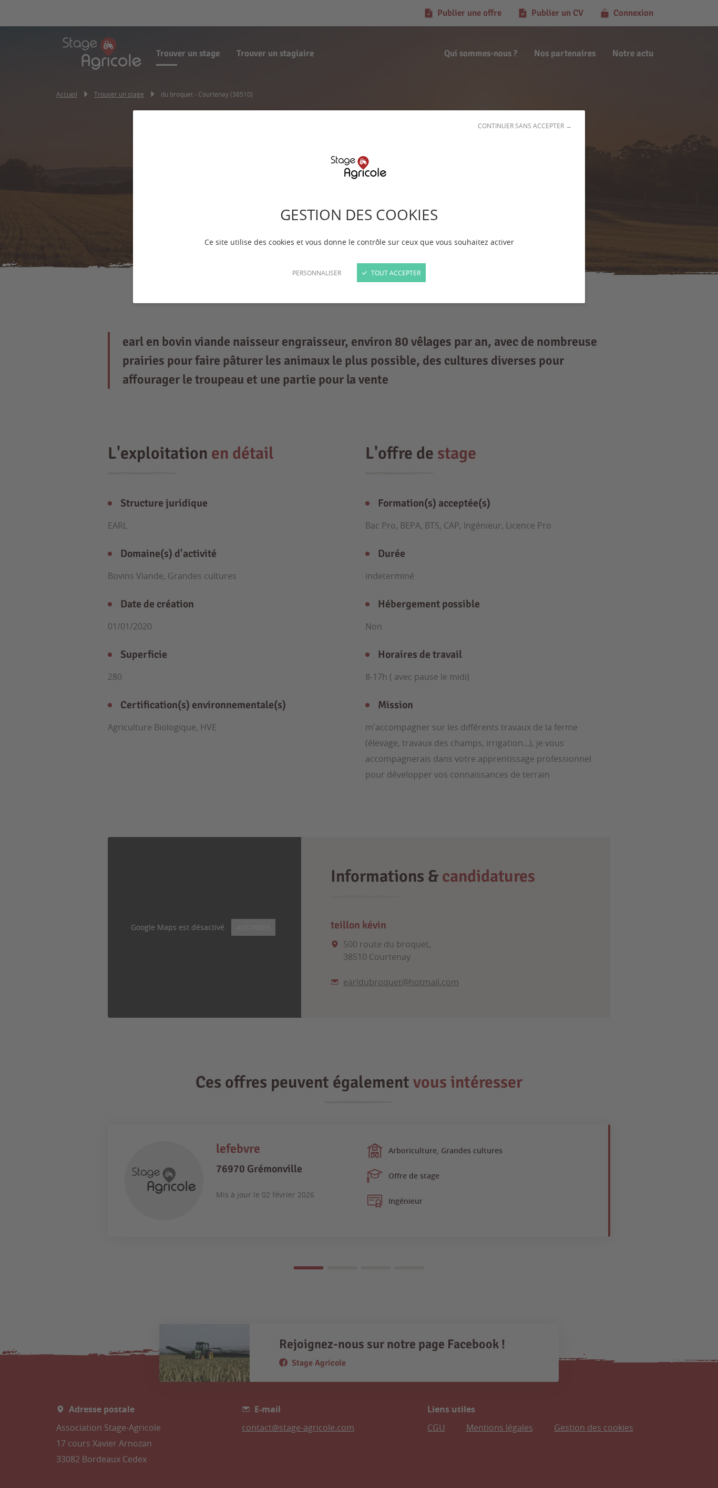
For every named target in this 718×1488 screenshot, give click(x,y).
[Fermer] (359, 744)
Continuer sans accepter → (525, 125)
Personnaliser (316, 272)
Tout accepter (395, 272)
